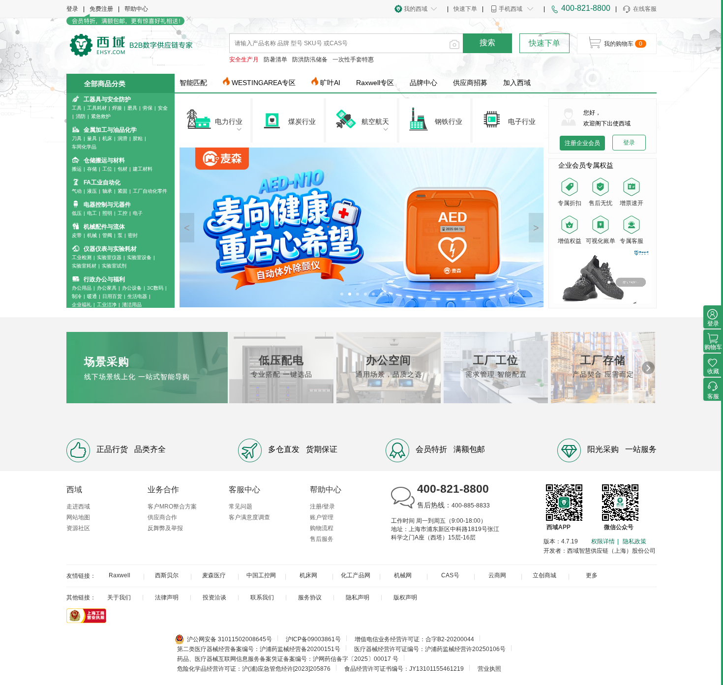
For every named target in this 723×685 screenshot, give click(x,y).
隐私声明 (357, 597)
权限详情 (603, 541)
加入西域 (517, 83)
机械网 (403, 575)
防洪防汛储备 (310, 59)
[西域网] (131, 44)
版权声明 (405, 597)
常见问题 (240, 506)
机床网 (308, 575)
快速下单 (465, 8)
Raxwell (119, 575)
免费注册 (101, 8)
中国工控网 (261, 575)
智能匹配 (193, 83)
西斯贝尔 (167, 575)
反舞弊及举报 (165, 528)
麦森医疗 (214, 575)
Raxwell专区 (375, 83)
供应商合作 (162, 517)
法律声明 (167, 597)
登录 (72, 8)
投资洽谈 (214, 597)
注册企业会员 (582, 143)
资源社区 (78, 528)
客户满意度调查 (249, 517)
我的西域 (415, 8)
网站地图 (78, 517)
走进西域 (78, 506)
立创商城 (544, 575)
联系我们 (262, 597)
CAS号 (450, 575)
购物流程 (321, 528)
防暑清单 (275, 59)
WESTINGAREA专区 (264, 83)
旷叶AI (330, 83)
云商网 (497, 575)
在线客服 (645, 8)
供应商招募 (470, 83)
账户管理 (321, 517)
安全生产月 (244, 59)
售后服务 (321, 539)
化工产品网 (355, 575)
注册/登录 (322, 506)
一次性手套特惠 (353, 59)
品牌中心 (423, 83)
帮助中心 (136, 8)
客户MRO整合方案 (172, 506)
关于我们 (119, 597)
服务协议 (310, 597)
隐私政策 (634, 541)
